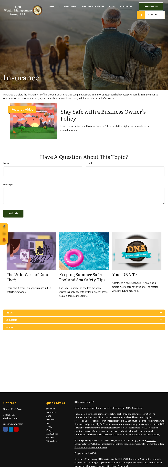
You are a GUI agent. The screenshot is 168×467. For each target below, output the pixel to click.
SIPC (126, 459)
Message (8, 184)
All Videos (50, 437)
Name (6, 163)
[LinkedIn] (4, 234)
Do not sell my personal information (90, 447)
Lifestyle (49, 430)
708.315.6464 (15, 409)
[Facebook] (4, 227)
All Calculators (52, 441)
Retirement (50, 409)
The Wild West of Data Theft (27, 276)
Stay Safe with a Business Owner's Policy (103, 114)
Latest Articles (52, 434)
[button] (54, 7)
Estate (48, 416)
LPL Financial (103, 459)
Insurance (50, 419)
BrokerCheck (137, 408)
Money (49, 427)
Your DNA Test (126, 274)
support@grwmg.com (13, 424)
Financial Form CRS (85, 402)
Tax (47, 423)
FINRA (121, 459)
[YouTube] (4, 240)
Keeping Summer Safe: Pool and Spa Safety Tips (82, 276)
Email (89, 163)
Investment (51, 412)
